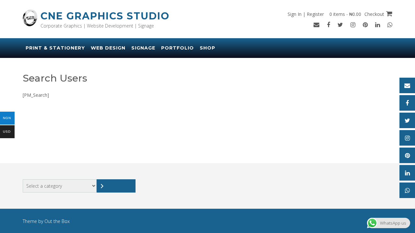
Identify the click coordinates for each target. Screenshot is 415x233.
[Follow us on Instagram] (352, 24)
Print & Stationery (55, 48)
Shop (207, 48)
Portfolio (177, 48)
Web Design (108, 48)
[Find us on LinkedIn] (377, 24)
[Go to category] (116, 186)
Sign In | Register (306, 14)
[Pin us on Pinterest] (365, 24)
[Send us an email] (316, 24)
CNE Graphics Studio (105, 16)
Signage (143, 48)
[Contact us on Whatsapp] (389, 24)
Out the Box (57, 221)
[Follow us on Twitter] (340, 24)
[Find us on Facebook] (328, 24)
